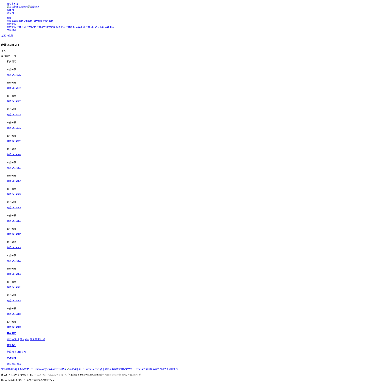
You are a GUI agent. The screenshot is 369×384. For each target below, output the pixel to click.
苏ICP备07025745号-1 (55, 369)
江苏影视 (50, 27)
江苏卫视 (11, 24)
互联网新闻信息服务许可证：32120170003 (22, 369)
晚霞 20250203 (14, 101)
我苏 (19, 364)
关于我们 (11, 345)
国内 (22, 339)
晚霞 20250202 (14, 128)
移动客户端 (12, 3)
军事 (37, 339)
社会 (27, 339)
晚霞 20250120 (14, 300)
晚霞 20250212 (14, 75)
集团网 (10, 10)
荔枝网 (10, 13)
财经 (42, 339)
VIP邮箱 (28, 21)
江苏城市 (31, 27)
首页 (3, 35)
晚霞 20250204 (14, 114)
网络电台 (109, 27)
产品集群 (11, 358)
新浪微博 (11, 351)
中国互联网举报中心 (57, 374)
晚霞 (10, 35)
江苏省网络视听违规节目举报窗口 (160, 369)
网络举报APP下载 (132, 374)
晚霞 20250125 (14, 234)
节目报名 (11, 30)
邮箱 (9, 18)
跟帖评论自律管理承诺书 (110, 374)
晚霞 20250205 (14, 88)
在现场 (15, 339)
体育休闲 (80, 27)
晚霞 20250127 (14, 221)
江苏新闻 (21, 27)
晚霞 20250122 (14, 274)
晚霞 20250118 (14, 327)
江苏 (9, 339)
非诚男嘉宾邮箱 (15, 21)
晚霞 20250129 (14, 181)
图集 (32, 339)
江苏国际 (90, 27)
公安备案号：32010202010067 (84, 369)
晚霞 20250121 (14, 287)
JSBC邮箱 (48, 21)
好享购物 (99, 27)
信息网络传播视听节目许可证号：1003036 (121, 369)
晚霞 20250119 (14, 314)
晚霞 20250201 (14, 141)
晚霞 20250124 (14, 247)
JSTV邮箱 (38, 21)
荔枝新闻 (11, 333)
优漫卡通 (60, 27)
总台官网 (21, 351)
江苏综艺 (41, 27)
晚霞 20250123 (14, 261)
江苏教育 (70, 27)
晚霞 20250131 (14, 168)
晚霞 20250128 (14, 194)
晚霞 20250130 (14, 154)
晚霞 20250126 (14, 207)
